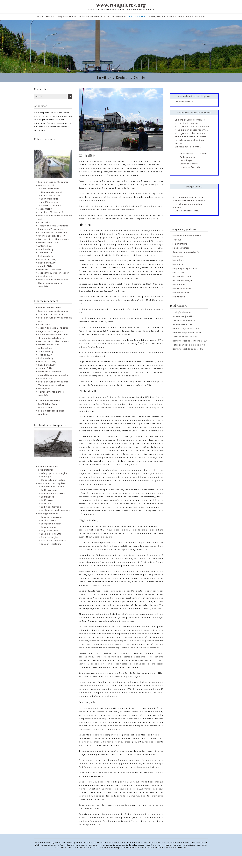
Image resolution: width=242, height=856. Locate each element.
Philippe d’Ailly (45, 256)
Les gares (178, 256)
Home (40, 16)
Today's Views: (181, 312)
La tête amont (49, 490)
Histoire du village (182, 280)
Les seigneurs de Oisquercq (53, 182)
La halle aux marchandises (189, 140)
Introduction (45, 276)
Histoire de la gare (188, 123)
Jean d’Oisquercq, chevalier (53, 272)
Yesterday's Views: (183, 320)
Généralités (184, 16)
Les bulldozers (49, 520)
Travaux (177, 239)
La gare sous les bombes (191, 133)
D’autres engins (49, 537)
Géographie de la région (54, 473)
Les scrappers (48, 527)
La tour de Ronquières (53, 493)
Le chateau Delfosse (49, 307)
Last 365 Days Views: (184, 332)
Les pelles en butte (51, 533)
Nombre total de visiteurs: (187, 340)
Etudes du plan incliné (53, 480)
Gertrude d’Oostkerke (50, 269)
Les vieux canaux (182, 288)
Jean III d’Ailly (45, 252)
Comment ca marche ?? (186, 252)
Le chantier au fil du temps (55, 510)
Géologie (46, 476)
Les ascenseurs (181, 292)
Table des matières (49, 400)
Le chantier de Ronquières (52, 483)
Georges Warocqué (51, 192)
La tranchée (47, 496)
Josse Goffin (45, 209)
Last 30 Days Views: (183, 328)
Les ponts (178, 264)
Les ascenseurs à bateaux (92, 16)
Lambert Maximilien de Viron (53, 239)
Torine (178, 143)
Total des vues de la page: (187, 344)
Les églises (44, 388)
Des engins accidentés (53, 540)
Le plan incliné (66, 16)
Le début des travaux (52, 486)
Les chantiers (180, 243)
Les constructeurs (51, 544)
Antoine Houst (45, 246)
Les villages (179, 296)
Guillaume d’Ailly (47, 259)
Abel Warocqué (49, 202)
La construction (181, 248)
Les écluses (117, 16)
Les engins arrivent (51, 517)
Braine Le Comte (184, 101)
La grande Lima (49, 530)
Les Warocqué (46, 185)
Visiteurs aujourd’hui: (184, 316)
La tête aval (47, 500)
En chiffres (178, 272)
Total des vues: (181, 336)
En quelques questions (185, 268)
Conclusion (44, 222)
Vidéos (199, 16)
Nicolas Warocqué (51, 205)
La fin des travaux (51, 507)
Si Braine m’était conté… (51, 212)
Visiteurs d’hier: (181, 324)
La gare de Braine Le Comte (190, 119)
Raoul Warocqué (50, 188)
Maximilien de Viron (48, 242)
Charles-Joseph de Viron (51, 235)
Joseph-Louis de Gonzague (53, 225)
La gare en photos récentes (193, 130)
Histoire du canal (182, 276)
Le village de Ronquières (161, 16)
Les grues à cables (51, 523)
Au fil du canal (135, 16)
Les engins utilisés (48, 513)
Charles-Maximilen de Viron (53, 232)
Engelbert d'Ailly (47, 262)
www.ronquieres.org (121, 4)
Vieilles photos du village (51, 385)
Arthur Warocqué (50, 195)
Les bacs (46, 503)
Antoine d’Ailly (45, 249)
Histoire (50, 16)
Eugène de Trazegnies (50, 229)
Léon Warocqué (49, 198)
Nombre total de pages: (186, 349)
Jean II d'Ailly (45, 266)
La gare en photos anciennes (194, 126)
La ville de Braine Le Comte (191, 136)
